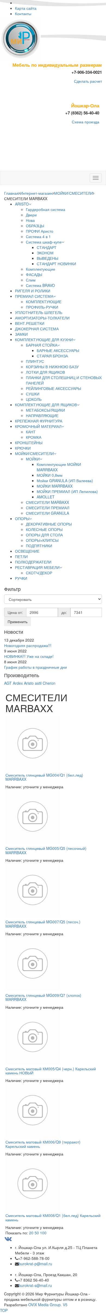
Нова (30, 220)
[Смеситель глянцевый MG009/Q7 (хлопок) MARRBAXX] (53, 963)
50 (37, 1232)
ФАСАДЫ (34, 274)
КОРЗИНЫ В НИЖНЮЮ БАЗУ (52, 366)
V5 (65, 1304)
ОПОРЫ (22, 518)
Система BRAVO (40, 285)
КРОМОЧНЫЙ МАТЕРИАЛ (38, 426)
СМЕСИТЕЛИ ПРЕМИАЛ (47, 507)
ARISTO (22, 204)
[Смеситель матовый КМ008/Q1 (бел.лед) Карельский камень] (53, 1184)
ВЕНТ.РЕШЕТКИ (29, 323)
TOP (4, 1310)
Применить (17, 621)
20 (31, 1232)
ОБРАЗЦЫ (35, 225)
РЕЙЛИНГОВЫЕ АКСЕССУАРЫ (53, 388)
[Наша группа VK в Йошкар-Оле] (9, 1238)
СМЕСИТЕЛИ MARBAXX (47, 502)
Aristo (29, 683)
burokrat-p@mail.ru (35, 1263)
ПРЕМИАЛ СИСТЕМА (34, 296)
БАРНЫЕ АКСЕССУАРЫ (58, 350)
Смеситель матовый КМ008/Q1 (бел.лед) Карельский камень (53, 1217)
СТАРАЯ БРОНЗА (52, 355)
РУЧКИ (21, 578)
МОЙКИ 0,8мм (50, 475)
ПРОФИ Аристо (39, 231)
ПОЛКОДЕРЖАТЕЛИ (33, 562)
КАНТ (31, 431)
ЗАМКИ (21, 334)
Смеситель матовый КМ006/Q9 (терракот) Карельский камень (42, 1144)
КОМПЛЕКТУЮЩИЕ (43, 301)
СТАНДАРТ (47, 247)
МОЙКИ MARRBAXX (55, 486)
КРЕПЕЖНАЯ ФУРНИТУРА (38, 421)
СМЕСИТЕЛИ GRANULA (47, 513)
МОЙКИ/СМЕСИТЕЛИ (73, 193)
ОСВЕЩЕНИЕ (27, 551)
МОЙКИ (33, 459)
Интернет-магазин (36, 193)
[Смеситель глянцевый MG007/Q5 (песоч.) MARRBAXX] (53, 890)
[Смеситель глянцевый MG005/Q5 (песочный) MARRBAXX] (53, 816)
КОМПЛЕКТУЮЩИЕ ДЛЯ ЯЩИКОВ (46, 404)
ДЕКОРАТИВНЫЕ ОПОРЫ (49, 524)
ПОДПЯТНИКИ (39, 545)
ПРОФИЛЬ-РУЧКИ (42, 307)
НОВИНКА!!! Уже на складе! (29, 656)
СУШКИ (32, 393)
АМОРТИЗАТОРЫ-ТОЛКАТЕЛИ (42, 318)
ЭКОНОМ (45, 252)
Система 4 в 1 (38, 236)
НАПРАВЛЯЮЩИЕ (42, 415)
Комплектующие (40, 269)
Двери (31, 214)
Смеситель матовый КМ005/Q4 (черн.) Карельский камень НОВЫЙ (50, 1070)
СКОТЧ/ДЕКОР (39, 572)
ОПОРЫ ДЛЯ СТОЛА (44, 534)
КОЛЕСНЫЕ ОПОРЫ (44, 529)
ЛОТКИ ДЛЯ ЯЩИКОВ (45, 372)
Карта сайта (25, 8)
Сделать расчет (88, 81)
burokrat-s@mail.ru (35, 1285)
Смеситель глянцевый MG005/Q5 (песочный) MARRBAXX (45, 850)
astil (38, 683)
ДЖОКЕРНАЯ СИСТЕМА (37, 328)
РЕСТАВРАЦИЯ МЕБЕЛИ (37, 567)
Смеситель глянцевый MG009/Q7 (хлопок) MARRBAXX (43, 997)
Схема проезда (85, 121)
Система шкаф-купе (44, 242)
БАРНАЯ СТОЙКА (41, 345)
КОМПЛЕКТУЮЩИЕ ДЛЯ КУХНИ (44, 339)
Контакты (23, 13)
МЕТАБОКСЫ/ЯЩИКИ (45, 410)
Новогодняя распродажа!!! (27, 645)
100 (43, 1232)
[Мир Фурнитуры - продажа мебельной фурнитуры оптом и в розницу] (20, 38)
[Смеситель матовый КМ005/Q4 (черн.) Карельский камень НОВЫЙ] (53, 1037)
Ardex (18, 683)
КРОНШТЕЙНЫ (28, 442)
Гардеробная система (45, 209)
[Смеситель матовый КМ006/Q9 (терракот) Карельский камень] (53, 1110)
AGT (8, 683)
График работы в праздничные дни (35, 667)
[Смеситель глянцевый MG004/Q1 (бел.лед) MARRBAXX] (53, 743)
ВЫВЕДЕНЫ (47, 258)
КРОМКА (33, 437)
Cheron (49, 683)
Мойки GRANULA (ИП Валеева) (65, 480)
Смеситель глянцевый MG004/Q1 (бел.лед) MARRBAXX (44, 777)
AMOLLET (46, 496)
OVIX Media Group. (45, 1304)
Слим (31, 280)
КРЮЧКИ (23, 448)
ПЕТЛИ (21, 556)
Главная (11, 193)
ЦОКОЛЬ (34, 399)
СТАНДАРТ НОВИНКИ (56, 263)
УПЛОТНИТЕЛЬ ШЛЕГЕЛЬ (38, 312)
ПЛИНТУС (35, 361)
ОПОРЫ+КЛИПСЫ (42, 540)
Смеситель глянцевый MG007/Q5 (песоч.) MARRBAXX (42, 923)
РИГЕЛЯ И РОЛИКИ (32, 290)
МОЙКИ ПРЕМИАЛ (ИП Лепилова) (67, 491)
